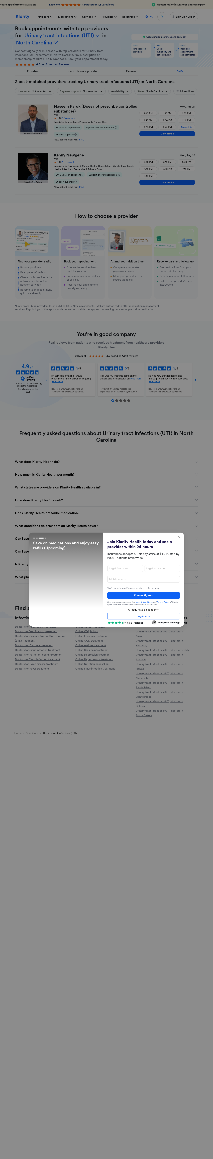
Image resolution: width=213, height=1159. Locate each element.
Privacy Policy (163, 602)
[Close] (179, 537)
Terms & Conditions (144, 602)
